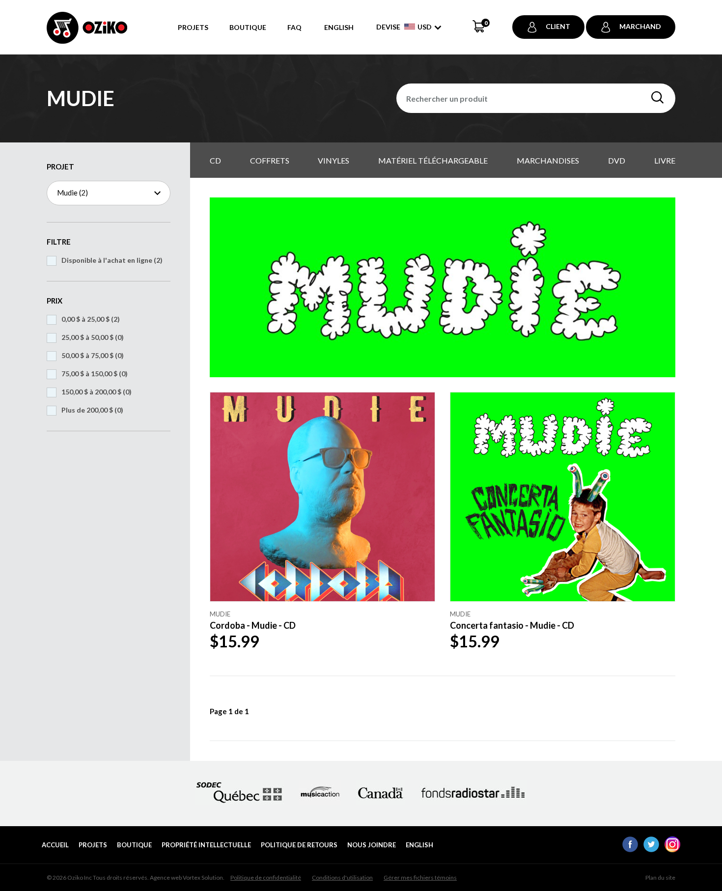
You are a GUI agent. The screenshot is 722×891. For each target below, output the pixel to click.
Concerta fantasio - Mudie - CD (512, 625)
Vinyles (333, 160)
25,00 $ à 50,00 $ (92, 337)
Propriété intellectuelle (206, 845)
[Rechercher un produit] (657, 97)
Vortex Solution (203, 877)
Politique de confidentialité (265, 877)
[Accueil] (87, 33)
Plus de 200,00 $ (92, 410)
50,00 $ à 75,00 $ (92, 355)
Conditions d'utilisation (342, 877)
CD (215, 160)
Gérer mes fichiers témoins (420, 877)
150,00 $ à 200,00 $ (96, 392)
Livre (664, 160)
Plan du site (660, 877)
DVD (616, 160)
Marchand (640, 26)
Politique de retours (299, 845)
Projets (193, 27)
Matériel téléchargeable (433, 160)
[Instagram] (672, 849)
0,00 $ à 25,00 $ (90, 319)
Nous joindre (371, 845)
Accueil (55, 845)
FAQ (294, 27)
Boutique (247, 27)
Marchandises (548, 160)
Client (558, 26)
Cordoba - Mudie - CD (253, 625)
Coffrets (269, 160)
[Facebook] (630, 849)
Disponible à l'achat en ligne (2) (112, 260)
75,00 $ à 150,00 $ (94, 373)
